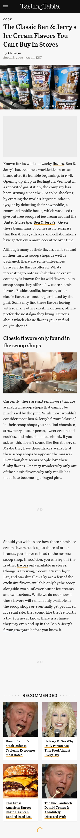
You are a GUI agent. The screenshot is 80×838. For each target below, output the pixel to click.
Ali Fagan (14, 53)
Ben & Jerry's (44, 222)
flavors (58, 163)
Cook (7, 19)
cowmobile (55, 204)
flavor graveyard (16, 629)
